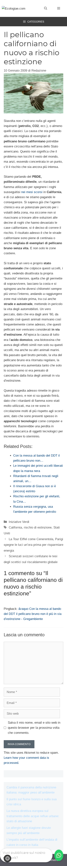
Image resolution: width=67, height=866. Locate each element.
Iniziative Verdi (19, 522)
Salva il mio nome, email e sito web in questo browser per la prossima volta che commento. (34, 728)
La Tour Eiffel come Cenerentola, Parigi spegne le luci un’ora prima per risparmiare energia (33, 544)
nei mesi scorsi (31, 192)
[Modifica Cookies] (7, 858)
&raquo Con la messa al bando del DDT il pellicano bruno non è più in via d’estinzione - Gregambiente (32, 614)
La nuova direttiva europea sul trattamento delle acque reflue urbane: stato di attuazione (33, 816)
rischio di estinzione (38, 527)
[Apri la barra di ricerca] (45, 8)
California (15, 527)
